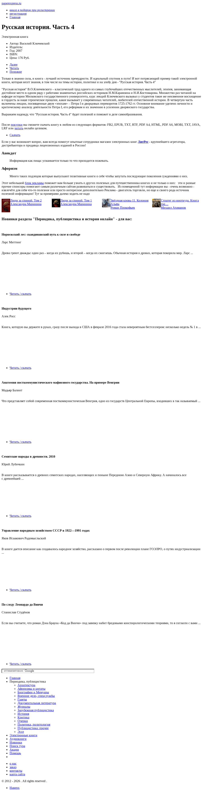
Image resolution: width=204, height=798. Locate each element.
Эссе (21, 731)
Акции (14, 749)
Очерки (23, 721)
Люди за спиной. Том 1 (76, 200)
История (23, 713)
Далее (14, 64)
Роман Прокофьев (123, 207)
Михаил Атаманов (173, 207)
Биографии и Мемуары (33, 692)
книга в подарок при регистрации (32, 10)
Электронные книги (23, 735)
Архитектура (26, 685)
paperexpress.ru (11, 3)
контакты (16, 770)
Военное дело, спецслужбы (36, 696)
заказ (13, 767)
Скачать (15, 135)
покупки (17, 124)
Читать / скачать (20, 293)
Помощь (15, 753)
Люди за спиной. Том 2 (26, 200)
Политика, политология (34, 724)
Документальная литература (37, 703)
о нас (13, 763)
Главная (15, 678)
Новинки (16, 742)
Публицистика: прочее (33, 728)
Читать (14, 68)
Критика (23, 717)
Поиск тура (17, 746)
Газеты (22, 699)
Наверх (15, 787)
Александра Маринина (25, 204)
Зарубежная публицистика (36, 710)
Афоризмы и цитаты (31, 688)
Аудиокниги (18, 739)
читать (18, 128)
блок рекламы (34, 183)
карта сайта (17, 774)
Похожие (16, 71)
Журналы (24, 706)
